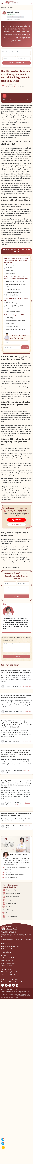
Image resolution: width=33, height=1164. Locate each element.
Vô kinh (8, 308)
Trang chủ (3, 7)
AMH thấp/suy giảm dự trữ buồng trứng (16, 285)
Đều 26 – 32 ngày (11, 303)
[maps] (17, 985)
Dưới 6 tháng (10, 265)
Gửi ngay (25, 347)
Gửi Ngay (16, 596)
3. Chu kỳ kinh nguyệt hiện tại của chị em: (16, 299)
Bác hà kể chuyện (7, 965)
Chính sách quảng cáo (8, 963)
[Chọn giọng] (13, 96)
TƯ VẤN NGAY (18, 524)
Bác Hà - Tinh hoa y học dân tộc (15, 17)
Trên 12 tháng (10, 270)
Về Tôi (4, 955)
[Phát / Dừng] (4, 96)
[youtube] (14, 985)
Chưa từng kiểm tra (12, 295)
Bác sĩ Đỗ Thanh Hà (11, 85)
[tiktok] (3, 985)
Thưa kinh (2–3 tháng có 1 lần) (15, 306)
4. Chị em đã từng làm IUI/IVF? (14, 315)
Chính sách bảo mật (8, 960)
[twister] (6, 985)
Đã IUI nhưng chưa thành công (15, 320)
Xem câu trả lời (27, 686)
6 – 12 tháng (10, 268)
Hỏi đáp (10, 7)
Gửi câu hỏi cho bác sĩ (16, 63)
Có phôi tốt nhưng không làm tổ (15, 329)
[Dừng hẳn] (16, 96)
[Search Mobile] (31, 3)
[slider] (16, 101)
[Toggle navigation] (2, 3)
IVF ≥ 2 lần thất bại (12, 326)
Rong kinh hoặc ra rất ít (13, 311)
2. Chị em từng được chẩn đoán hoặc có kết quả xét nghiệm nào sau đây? (16, 278)
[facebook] (10, 985)
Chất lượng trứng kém (13, 289)
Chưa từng (9, 318)
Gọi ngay (18, 519)
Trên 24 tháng (10, 273)
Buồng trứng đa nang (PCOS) (15, 281)
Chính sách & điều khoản (9, 958)
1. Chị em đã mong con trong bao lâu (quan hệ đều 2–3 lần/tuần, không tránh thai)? (16, 260)
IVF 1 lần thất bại (11, 323)
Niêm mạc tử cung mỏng (13, 292)
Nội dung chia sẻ (8, 641)
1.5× (9, 96)
